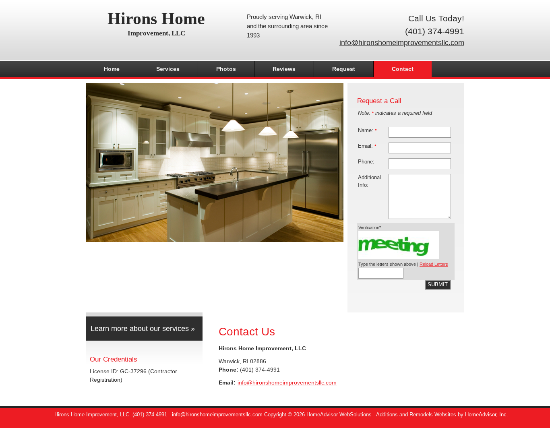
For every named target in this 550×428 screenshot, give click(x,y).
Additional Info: (369, 181)
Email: (367, 146)
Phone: (366, 162)
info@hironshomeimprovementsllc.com (401, 43)
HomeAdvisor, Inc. (486, 415)
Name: (367, 130)
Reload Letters (434, 264)
